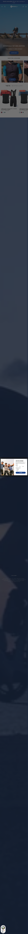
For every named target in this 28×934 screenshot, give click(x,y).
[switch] (3, 932)
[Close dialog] (26, 459)
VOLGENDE (20, 472)
